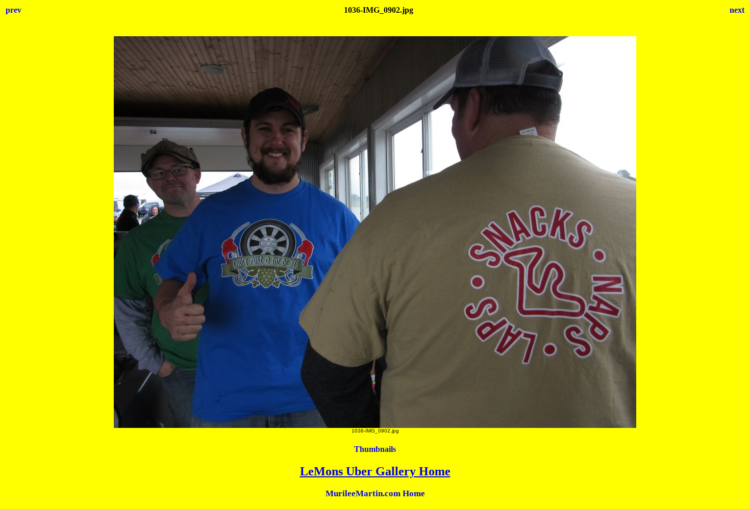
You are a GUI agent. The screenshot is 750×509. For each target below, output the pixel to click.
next (737, 10)
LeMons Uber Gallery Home (375, 471)
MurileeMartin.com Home (375, 493)
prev (13, 10)
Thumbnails (375, 449)
